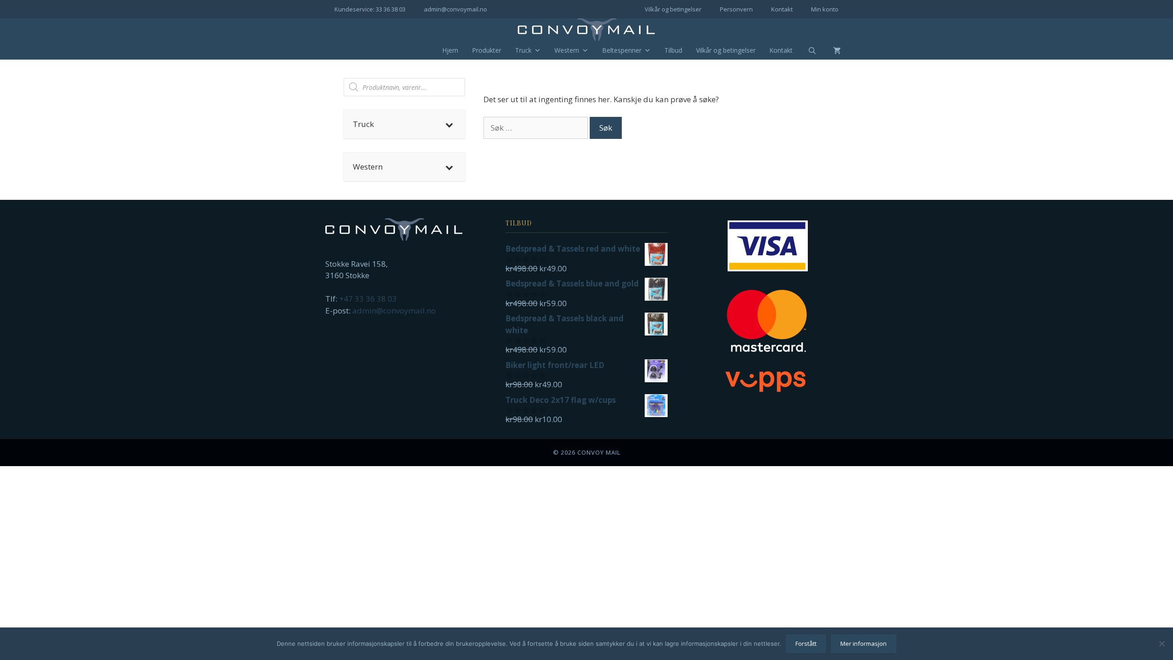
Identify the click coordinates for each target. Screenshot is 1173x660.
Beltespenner (621, 50)
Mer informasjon (863, 643)
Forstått (806, 643)
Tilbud (673, 50)
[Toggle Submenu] (449, 124)
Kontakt (782, 9)
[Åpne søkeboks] (806, 51)
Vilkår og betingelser (673, 9)
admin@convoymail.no (455, 9)
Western (566, 50)
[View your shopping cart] (830, 50)
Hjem (450, 50)
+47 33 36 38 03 (368, 298)
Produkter (486, 50)
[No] (1161, 643)
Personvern (736, 9)
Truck (523, 50)
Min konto (825, 9)
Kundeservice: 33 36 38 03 (370, 9)
